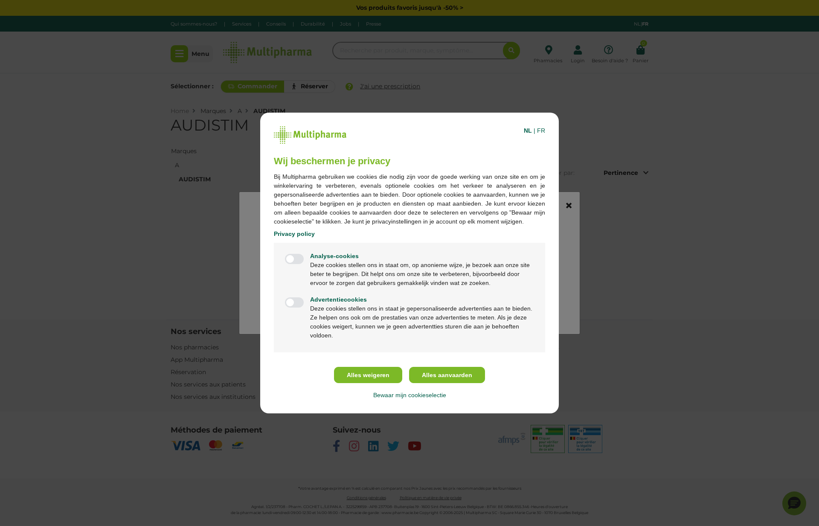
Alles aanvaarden (447, 375)
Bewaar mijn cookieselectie (409, 395)
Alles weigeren (368, 375)
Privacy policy (294, 233)
